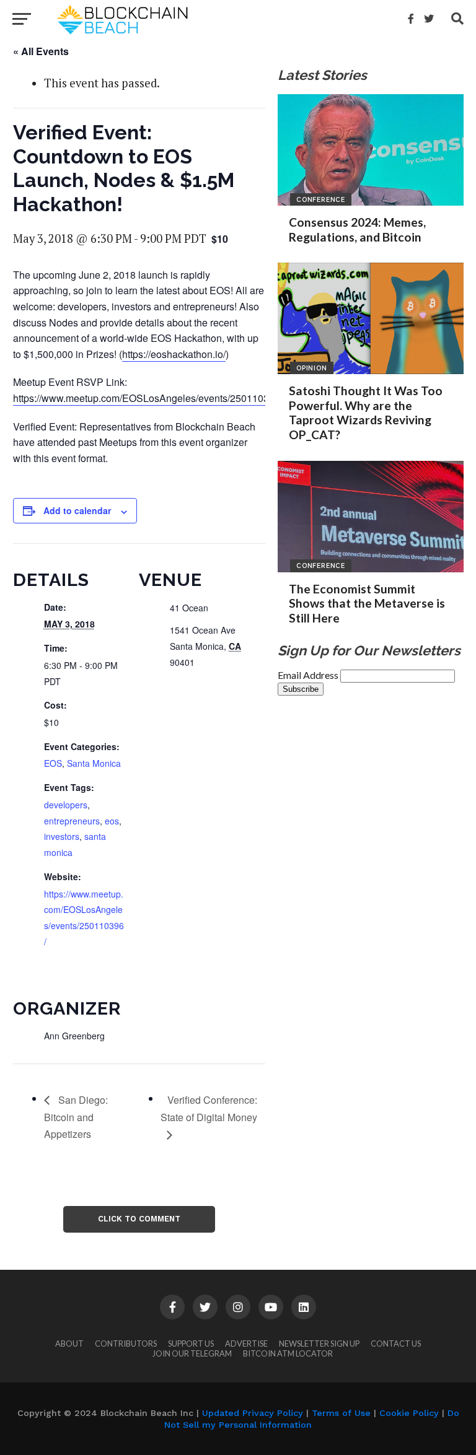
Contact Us (396, 1343)
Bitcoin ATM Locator (288, 1353)
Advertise (246, 1343)
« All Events (41, 51)
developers (65, 804)
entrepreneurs (72, 821)
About (69, 1343)
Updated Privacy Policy (252, 1413)
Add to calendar (77, 510)
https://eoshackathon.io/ (174, 354)
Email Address (309, 675)
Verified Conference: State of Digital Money (209, 1108)
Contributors (126, 1343)
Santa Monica (94, 763)
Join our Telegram (192, 1353)
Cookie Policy (409, 1413)
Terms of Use (341, 1413)
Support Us (191, 1343)
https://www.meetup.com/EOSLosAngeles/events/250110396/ (148, 398)
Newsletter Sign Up (319, 1343)
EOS (53, 763)
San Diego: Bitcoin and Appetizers (76, 1117)
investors (61, 836)
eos (112, 821)
